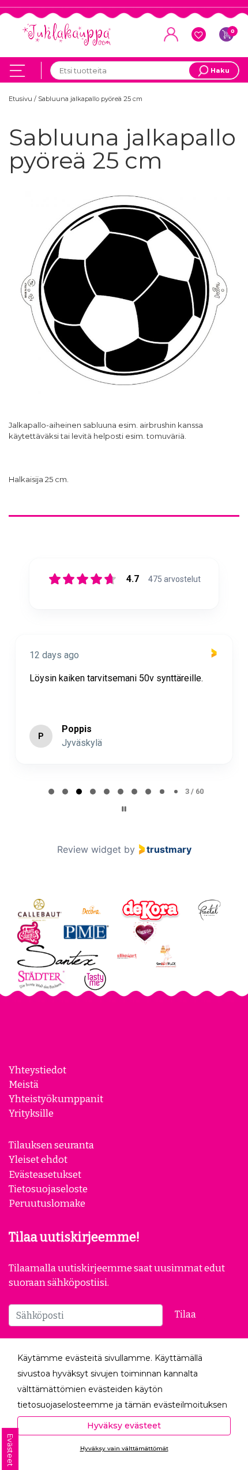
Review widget (89, 849)
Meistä (24, 1084)
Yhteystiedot (37, 1070)
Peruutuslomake (47, 1203)
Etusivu (21, 99)
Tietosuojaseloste (48, 1189)
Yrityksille (31, 1113)
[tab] (51, 792)
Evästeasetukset (45, 1174)
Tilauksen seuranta (51, 1145)
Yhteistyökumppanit (56, 1099)
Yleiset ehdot (38, 1159)
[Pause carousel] (124, 809)
